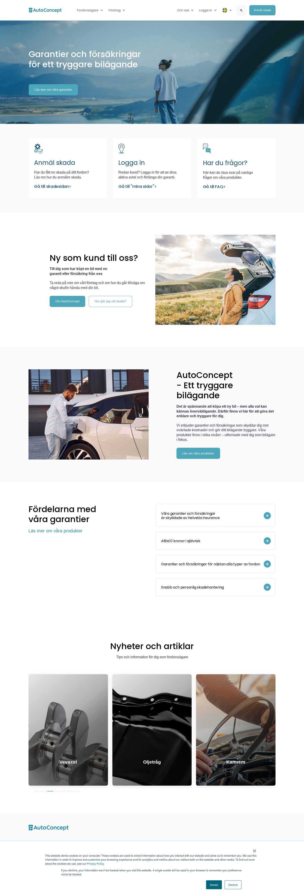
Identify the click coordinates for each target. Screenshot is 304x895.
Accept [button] (214, 885)
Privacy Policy (95, 863)
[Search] (241, 10)
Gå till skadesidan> (52, 186)
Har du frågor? (225, 163)
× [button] (254, 849)
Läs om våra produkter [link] (198, 453)
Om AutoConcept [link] (67, 301)
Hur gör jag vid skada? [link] (110, 301)
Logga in (132, 162)
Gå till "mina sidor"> (137, 186)
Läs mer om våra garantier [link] (53, 89)
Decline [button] (233, 885)
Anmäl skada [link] (262, 10)
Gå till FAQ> (214, 186)
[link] (45, 10)
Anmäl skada (54, 162)
